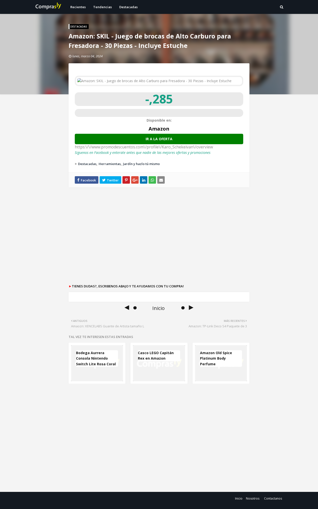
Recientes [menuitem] (78, 7)
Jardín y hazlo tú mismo (141, 164)
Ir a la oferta (159, 138)
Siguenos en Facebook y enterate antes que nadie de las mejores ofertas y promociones (142, 152)
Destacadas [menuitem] (128, 7)
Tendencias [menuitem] (102, 7)
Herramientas (110, 164)
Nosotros (252, 498)
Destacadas (87, 164)
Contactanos (273, 498)
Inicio (238, 498)
